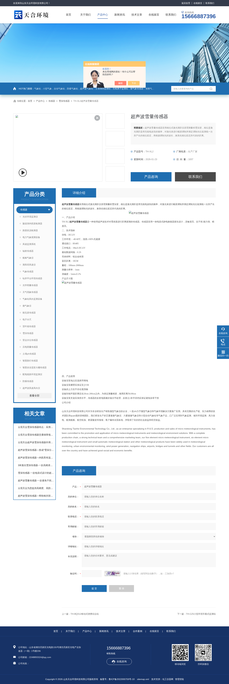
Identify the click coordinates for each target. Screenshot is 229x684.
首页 (68, 14)
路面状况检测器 (30, 230)
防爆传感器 (28, 381)
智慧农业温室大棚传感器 (35, 367)
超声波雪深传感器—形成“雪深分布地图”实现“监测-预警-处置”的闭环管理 (36, 450)
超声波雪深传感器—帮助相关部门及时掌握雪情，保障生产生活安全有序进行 (36, 495)
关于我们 (85, 14)
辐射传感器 (28, 251)
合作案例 (137, 631)
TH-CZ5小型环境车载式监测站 (201, 614)
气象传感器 (28, 271)
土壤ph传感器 (29, 354)
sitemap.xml (143, 679)
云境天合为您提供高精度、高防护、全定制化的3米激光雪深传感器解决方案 (36, 488)
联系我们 (209, 3)
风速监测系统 (29, 244)
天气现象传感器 (30, 292)
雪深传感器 (64, 101)
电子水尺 (27, 319)
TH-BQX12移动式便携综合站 (85, 614)
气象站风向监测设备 (32, 299)
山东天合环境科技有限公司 (35, 3)
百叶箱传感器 (29, 326)
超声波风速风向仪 (31, 388)
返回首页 (185, 3)
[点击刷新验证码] (112, 573)
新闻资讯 (119, 14)
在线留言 (197, 3)
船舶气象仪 (28, 258)
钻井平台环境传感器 (32, 278)
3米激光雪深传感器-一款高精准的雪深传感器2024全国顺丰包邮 (36, 465)
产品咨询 (151, 177)
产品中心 (102, 14)
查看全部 (34, 395)
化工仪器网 (167, 679)
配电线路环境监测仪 (32, 374)
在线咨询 (122, 661)
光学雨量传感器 (30, 285)
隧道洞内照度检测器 (32, 223)
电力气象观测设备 (31, 237)
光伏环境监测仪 (30, 216)
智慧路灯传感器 (30, 360)
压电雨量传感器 (30, 347)
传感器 (51, 101)
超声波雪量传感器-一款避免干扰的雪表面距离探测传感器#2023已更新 (36, 480)
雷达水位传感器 (30, 340)
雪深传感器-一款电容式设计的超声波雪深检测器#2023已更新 (36, 473)
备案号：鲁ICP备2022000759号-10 (117, 679)
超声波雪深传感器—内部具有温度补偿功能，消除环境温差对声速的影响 (36, 457)
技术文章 (136, 14)
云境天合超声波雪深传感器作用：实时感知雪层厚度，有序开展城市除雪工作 (36, 442)
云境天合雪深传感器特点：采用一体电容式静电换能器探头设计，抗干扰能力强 (36, 427)
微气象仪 (27, 306)
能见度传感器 (29, 312)
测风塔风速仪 (29, 264)
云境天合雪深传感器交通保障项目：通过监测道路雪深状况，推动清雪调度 (36, 434)
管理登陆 (179, 679)
